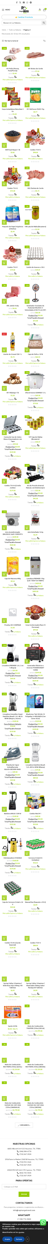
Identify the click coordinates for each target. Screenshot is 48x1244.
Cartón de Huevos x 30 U (35, 267)
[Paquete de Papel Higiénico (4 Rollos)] (12, 214)
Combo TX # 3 (35, 943)
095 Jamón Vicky (13, 306)
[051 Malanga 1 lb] (12, 380)
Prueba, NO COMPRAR (12, 625)
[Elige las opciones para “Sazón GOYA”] (4, 1021)
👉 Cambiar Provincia (24, 17)
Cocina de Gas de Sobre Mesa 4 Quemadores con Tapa (13, 439)
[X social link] (20, 2)
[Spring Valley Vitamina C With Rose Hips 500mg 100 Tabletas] (12, 970)
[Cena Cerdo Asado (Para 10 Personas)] (35, 612)
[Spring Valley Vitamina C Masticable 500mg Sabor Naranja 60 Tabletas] (35, 970)
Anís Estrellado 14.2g (35, 532)
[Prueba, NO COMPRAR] (12, 612)
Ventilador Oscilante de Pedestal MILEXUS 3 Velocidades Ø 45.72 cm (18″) (35, 308)
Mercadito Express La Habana (13, 80)
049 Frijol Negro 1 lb (12, 150)
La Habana (39, 325)
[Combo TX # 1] (12, 254)
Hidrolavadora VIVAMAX (13, 858)
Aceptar (7, 1239)
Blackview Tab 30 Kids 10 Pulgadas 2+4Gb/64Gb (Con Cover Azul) (35, 716)
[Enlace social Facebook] (16, 2)
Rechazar (19, 1239)
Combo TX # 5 (35, 150)
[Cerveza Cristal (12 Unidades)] (35, 845)
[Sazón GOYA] (12, 1013)
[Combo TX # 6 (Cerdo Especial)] (12, 930)
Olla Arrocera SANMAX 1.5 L (35, 392)
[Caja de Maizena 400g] (12, 566)
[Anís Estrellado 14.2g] (35, 519)
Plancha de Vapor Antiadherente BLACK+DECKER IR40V (12, 767)
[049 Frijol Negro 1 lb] (12, 137)
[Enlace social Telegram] (30, 2)
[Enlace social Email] (24, 2)
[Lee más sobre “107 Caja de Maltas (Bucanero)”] (27, 432)
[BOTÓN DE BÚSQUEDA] (44, 22)
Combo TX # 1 (12, 267)
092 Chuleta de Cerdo (35, 188)
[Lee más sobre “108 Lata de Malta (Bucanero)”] (27, 222)
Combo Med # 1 (35, 813)
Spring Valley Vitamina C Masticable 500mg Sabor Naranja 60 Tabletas (35, 985)
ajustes (21, 1232)
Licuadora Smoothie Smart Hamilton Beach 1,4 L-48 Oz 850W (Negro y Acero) (13, 716)
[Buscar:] (22, 23)
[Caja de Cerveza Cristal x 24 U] (12, 889)
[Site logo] (24, 9)
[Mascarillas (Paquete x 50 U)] (35, 889)
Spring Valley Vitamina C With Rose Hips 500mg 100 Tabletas (12, 985)
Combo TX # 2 (12, 188)
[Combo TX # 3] (35, 930)
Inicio (4, 30)
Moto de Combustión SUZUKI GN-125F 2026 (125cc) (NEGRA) (35, 1105)
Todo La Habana (15, 30)
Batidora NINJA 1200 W (12, 813)
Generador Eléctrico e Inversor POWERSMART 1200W (35, 668)
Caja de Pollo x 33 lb (35, 354)
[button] (4, 64)
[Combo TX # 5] (35, 137)
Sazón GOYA (12, 1026)
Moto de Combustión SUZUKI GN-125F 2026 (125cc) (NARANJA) (13, 1105)
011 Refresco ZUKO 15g (35, 109)
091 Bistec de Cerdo (35, 68)
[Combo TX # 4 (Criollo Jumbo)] (12, 473)
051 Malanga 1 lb (13, 392)
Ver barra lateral (11, 41)
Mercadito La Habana (35, 159)
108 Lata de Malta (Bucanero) (35, 226)
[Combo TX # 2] (12, 175)
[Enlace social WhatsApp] (27, 2)
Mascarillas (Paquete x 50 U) (35, 902)
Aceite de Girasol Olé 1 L (12, 354)
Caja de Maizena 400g (13, 578)
